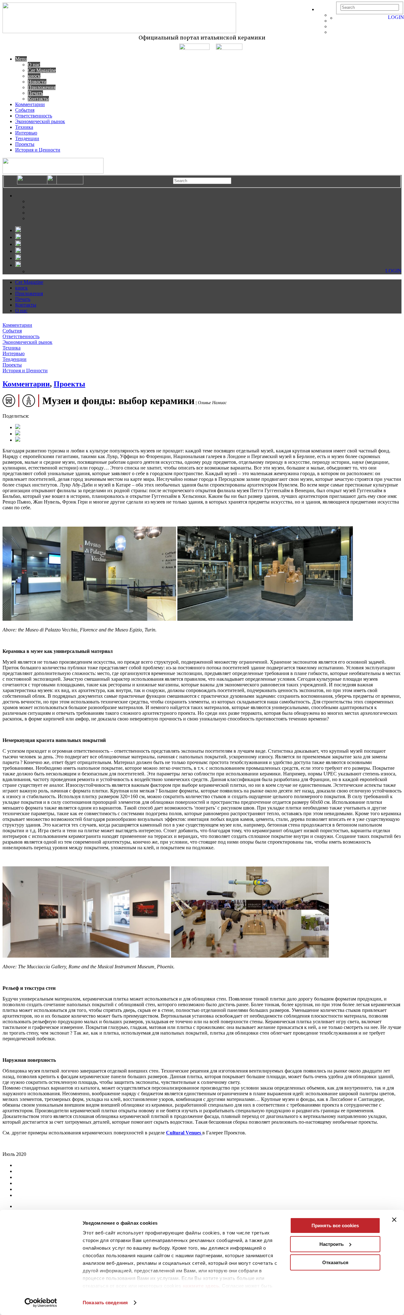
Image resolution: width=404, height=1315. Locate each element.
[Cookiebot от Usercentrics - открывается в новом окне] (40, 1302)
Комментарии (30, 104)
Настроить (331, 1244)
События (24, 110)
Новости (37, 81)
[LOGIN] (339, 18)
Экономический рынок (40, 121)
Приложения (42, 87)
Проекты (24, 144)
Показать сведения (105, 1302)
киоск (34, 76)
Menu (21, 59)
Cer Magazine (42, 70)
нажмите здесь (201, 1285)
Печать (35, 93)
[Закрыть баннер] (394, 1219)
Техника (24, 127)
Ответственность (33, 115)
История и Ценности (37, 149)
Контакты (38, 98)
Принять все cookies (335, 1225)
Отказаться (335, 1262)
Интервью (26, 132)
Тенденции (27, 138)
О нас (34, 64)
